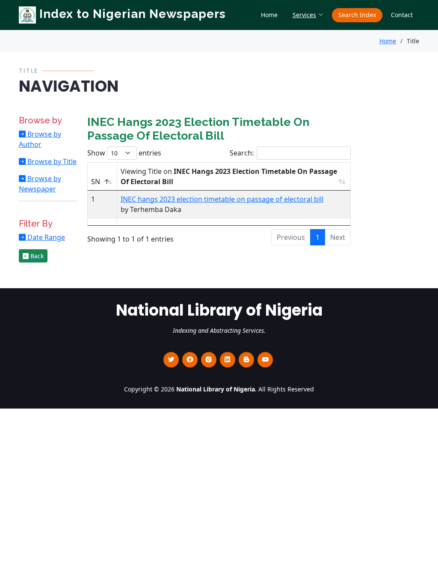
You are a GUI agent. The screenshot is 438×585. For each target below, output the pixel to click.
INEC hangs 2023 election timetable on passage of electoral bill (222, 199)
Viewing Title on (229, 176)
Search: (242, 153)
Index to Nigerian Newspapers (131, 14)
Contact (402, 15)
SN (95, 181)
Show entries (124, 153)
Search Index (357, 15)
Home (269, 15)
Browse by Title (51, 161)
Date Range (45, 237)
